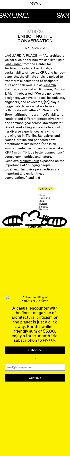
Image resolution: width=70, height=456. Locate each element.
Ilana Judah (13, 64)
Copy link (44, 198)
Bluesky (43, 206)
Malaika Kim (35, 48)
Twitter (42, 204)
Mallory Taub (29, 161)
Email (41, 201)
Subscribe (35, 350)
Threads (43, 209)
